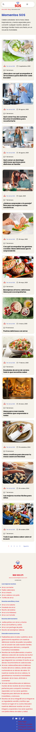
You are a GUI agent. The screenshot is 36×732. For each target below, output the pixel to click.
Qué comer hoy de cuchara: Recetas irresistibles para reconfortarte (15, 119)
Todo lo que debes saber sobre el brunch (17, 538)
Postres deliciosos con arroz (15, 331)
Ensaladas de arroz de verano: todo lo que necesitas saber (16, 371)
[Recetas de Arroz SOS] (18, 5)
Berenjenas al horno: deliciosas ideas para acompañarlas (16, 291)
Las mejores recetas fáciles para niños (17, 496)
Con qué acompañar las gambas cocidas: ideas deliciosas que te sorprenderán (17, 248)
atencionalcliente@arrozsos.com (18, 578)
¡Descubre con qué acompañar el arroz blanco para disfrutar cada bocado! (17, 75)
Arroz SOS (4, 9)
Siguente (26, 546)
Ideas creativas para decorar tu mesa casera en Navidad (17, 455)
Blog (9, 9)
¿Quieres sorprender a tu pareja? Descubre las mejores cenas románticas (17, 205)
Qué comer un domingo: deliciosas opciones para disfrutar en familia (14, 162)
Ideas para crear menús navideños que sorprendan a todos (15, 413)
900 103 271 (18, 575)
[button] (3, 4)
